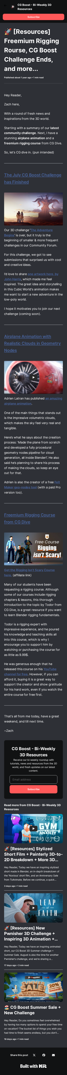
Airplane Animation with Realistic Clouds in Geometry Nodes (32, 343)
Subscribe (33, 16)
